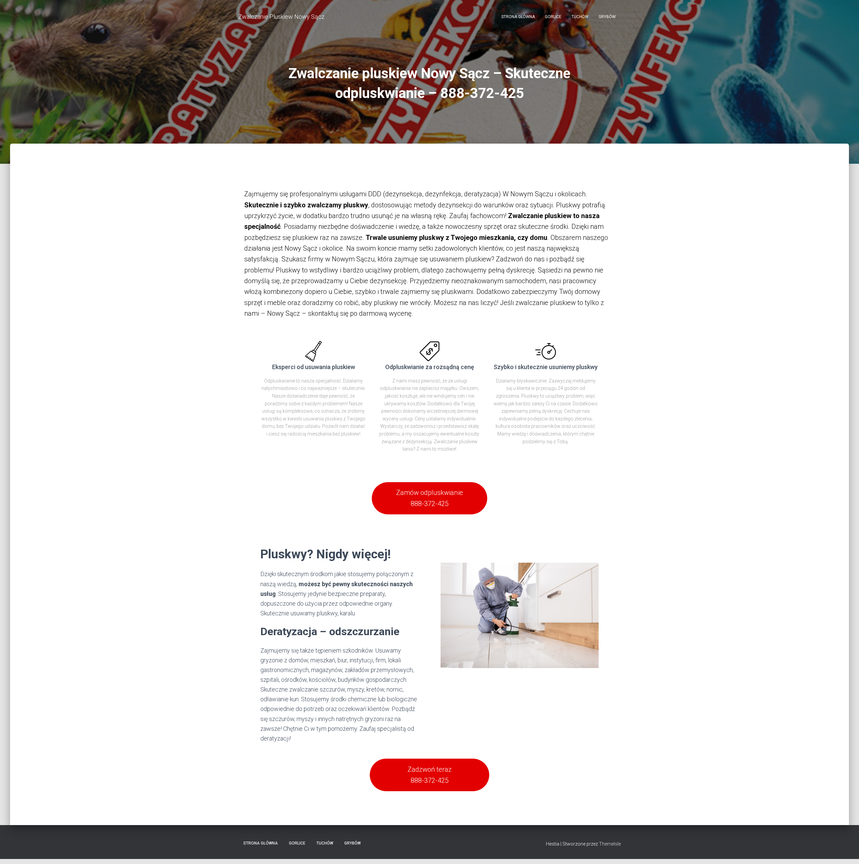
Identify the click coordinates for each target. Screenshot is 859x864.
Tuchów (580, 16)
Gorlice (553, 16)
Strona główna (518, 16)
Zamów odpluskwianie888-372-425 (429, 498)
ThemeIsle (610, 844)
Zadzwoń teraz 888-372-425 (430, 774)
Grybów (607, 16)
